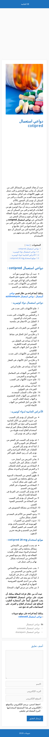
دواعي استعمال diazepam (28, 632)
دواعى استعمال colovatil (30, 616)
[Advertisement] (24, 33)
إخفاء (28, 245)
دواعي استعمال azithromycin (20, 296)
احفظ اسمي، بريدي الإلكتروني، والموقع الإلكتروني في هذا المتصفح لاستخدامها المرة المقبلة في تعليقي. (23, 707)
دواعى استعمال (33, 624)
